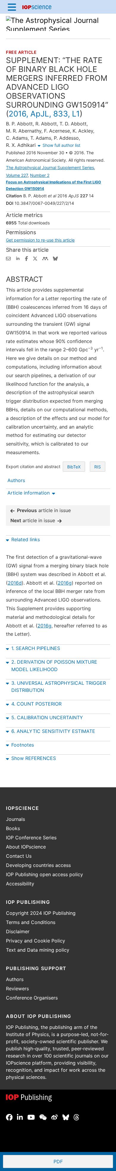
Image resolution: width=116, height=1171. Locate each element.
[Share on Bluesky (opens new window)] (55, 258)
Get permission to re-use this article (40, 240)
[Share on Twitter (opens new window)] (35, 258)
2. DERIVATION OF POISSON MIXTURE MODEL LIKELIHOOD (54, 665)
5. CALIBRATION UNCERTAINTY (47, 717)
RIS (97, 466)
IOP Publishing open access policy (44, 874)
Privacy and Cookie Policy (35, 941)
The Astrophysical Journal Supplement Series (50, 167)
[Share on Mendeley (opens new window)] (45, 258)
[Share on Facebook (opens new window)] (26, 258)
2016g (65, 583)
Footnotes (22, 745)
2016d (15, 583)
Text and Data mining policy (37, 950)
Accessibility (20, 884)
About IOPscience (26, 847)
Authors (14, 979)
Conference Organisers (32, 998)
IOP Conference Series (31, 838)
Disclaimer (17, 931)
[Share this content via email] (8, 258)
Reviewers (17, 988)
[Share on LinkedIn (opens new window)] (17, 258)
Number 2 (39, 175)
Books (13, 828)
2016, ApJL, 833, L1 (44, 113)
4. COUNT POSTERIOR (36, 704)
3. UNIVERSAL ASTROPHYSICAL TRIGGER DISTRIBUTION (58, 686)
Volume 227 (17, 175)
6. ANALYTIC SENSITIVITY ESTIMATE (53, 731)
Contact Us (19, 856)
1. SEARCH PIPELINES (35, 648)
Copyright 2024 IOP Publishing (41, 913)
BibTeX (74, 466)
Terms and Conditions (30, 922)
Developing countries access (38, 865)
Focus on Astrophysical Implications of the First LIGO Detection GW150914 (53, 185)
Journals (15, 819)
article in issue (44, 510)
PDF (80, 1162)
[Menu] (12, 7)
